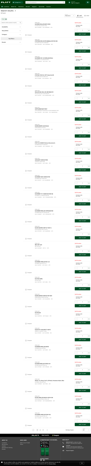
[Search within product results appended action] (20, 22)
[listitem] (76, 2)
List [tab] (80, 15)
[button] (17, 2)
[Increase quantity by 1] (89, 30)
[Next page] (47, 430)
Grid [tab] (87, 15)
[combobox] (45, 2)
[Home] (6, 2)
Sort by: (66, 14)
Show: (84, 428)
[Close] (6, 19)
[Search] (63, 2)
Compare (29, 35)
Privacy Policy (52, 463)
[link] (10, 443)
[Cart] (88, 2)
